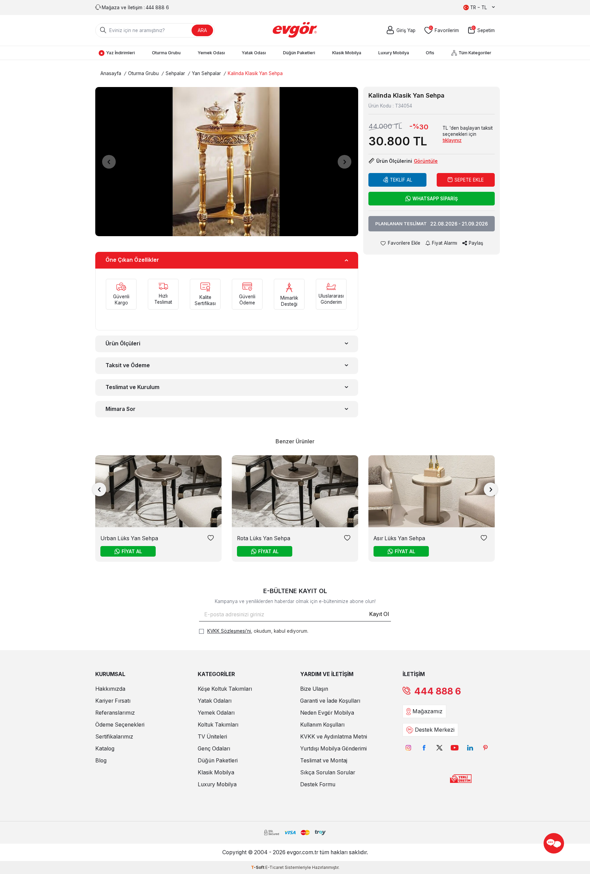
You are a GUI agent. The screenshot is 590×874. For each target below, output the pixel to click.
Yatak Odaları (214, 701)
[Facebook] (424, 748)
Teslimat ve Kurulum (132, 387)
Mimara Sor (121, 409)
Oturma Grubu (166, 52)
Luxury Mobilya (393, 52)
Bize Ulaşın (314, 689)
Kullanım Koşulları (322, 724)
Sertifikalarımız (114, 736)
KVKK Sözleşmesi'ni (229, 631)
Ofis (430, 52)
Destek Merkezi (434, 730)
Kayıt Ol (379, 614)
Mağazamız (427, 711)
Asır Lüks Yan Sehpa (399, 538)
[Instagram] (409, 748)
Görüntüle (426, 161)
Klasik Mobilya (346, 52)
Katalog (104, 748)
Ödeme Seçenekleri (119, 724)
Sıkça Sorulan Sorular (327, 772)
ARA (202, 30)
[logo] (295, 30)
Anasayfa (110, 73)
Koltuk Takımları (218, 724)
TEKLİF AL (401, 180)
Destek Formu (317, 784)
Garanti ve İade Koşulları (330, 701)
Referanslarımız (115, 713)
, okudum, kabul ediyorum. (257, 631)
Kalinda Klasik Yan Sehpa (255, 73)
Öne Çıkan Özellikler (132, 260)
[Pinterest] (485, 748)
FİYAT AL (132, 551)
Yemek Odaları (216, 713)
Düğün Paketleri (299, 52)
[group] (226, 162)
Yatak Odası (254, 52)
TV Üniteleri (212, 736)
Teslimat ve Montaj (323, 760)
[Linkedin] (470, 748)
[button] (109, 162)
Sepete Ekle (469, 180)
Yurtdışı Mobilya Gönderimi (333, 748)
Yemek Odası (211, 52)
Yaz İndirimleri (120, 52)
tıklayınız (452, 140)
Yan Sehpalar (206, 73)
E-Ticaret (274, 867)
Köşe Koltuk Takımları (225, 689)
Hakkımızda (110, 689)
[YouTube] (455, 748)
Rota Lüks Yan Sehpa (263, 538)
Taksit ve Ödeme (128, 365)
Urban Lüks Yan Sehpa (129, 538)
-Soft (258, 867)
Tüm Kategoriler (475, 52)
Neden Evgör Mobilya (327, 713)
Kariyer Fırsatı (112, 701)
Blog (101, 760)
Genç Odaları (214, 748)
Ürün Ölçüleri (123, 343)
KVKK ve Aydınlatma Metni (333, 736)
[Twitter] (439, 748)
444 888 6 (437, 691)
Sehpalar (175, 73)
